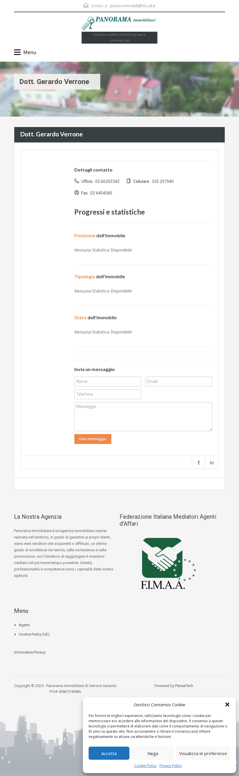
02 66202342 (107, 181)
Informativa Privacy (29, 652)
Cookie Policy (145, 765)
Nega (152, 753)
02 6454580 (101, 193)
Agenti (24, 625)
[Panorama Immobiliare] (119, 24)
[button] (227, 704)
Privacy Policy (170, 765)
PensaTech (184, 686)
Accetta (109, 753)
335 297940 (163, 181)
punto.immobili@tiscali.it (133, 5)
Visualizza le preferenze (203, 753)
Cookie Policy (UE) (34, 634)
